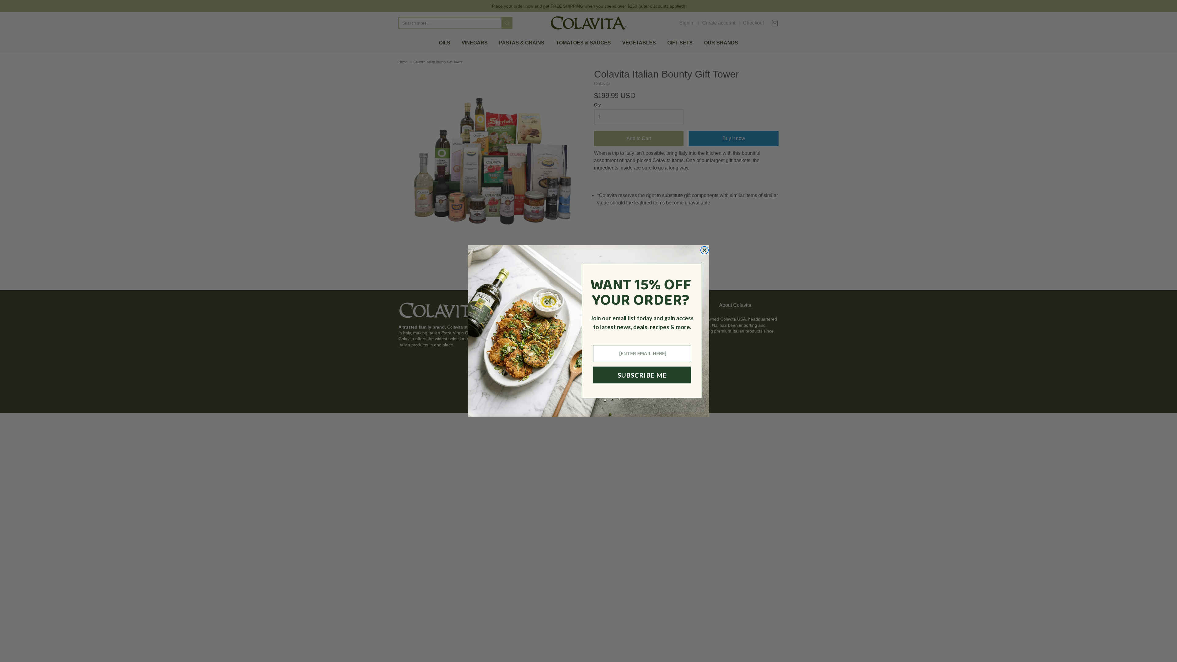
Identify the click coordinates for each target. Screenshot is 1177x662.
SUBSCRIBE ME (642, 375)
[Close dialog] (704, 250)
